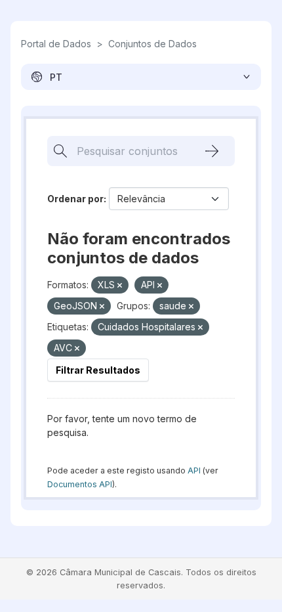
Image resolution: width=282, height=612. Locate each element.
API (194, 470)
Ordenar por (75, 198)
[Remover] (119, 285)
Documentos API (79, 484)
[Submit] (211, 151)
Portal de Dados (56, 43)
